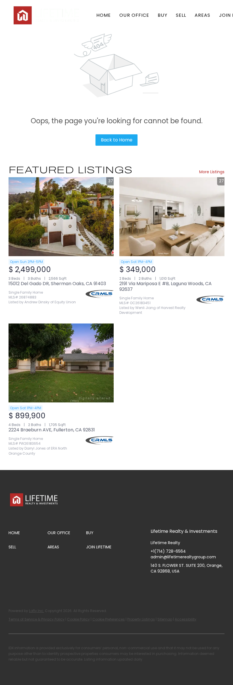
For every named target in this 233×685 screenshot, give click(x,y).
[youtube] (189, 584)
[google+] (211, 584)
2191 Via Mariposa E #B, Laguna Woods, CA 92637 (165, 286)
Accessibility (185, 619)
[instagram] (177, 584)
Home (103, 15)
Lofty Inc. (36, 610)
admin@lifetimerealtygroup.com (183, 557)
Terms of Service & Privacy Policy (37, 619)
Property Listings (141, 619)
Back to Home (116, 140)
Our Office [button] (134, 15)
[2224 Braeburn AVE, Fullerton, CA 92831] (61, 362)
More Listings (211, 172)
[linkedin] (166, 584)
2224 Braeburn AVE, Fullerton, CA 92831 (52, 430)
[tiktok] (200, 584)
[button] (47, 15)
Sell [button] (181, 15)
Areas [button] (203, 15)
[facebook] (155, 584)
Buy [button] (162, 15)
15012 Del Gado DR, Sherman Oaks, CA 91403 (57, 283)
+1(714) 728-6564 (168, 551)
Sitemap (164, 619)
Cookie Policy (78, 619)
